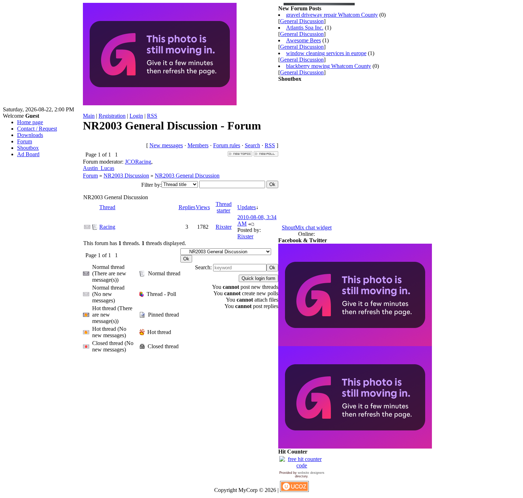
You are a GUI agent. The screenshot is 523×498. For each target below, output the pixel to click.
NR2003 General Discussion (187, 176)
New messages (166, 145)
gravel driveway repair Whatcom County (332, 15)
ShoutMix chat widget (307, 227)
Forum (90, 176)
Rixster (224, 227)
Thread (107, 207)
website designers (311, 473)
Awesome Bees (303, 40)
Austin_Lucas (98, 168)
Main (89, 116)
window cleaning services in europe (326, 53)
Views (203, 207)
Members (197, 145)
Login (136, 116)
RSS (152, 116)
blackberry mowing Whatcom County (328, 66)
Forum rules (226, 145)
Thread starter (224, 207)
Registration (112, 116)
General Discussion (302, 21)
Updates (246, 207)
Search (252, 145)
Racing (107, 227)
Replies (187, 207)
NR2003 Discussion (126, 176)
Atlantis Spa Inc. (304, 28)
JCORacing (138, 162)
